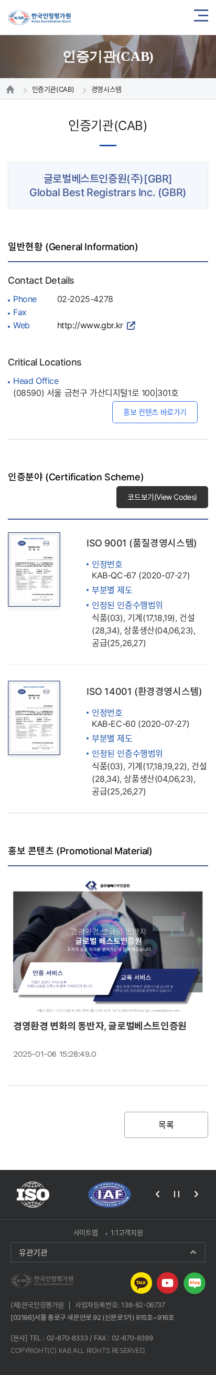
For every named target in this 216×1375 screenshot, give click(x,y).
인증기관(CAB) (53, 89)
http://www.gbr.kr (90, 325)
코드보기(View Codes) (162, 496)
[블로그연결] (194, 1282)
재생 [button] (177, 1194)
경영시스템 (106, 89)
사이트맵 (85, 1232)
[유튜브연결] (167, 1282)
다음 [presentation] (196, 1194)
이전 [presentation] (157, 1194)
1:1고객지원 (127, 1232)
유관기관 (33, 1252)
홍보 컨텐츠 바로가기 (155, 411)
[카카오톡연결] (141, 1282)
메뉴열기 (201, 17)
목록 (166, 1125)
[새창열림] (33, 1194)
